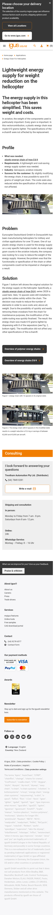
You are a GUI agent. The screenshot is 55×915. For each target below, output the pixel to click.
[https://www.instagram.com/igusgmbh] (12, 737)
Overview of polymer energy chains (22, 349)
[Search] (34, 46)
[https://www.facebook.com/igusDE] (6, 737)
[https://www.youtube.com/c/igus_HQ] (23, 737)
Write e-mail (25, 488)
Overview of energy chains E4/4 (21, 360)
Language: (17, 747)
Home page (8, 55)
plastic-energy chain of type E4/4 (21, 159)
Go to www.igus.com (15, 35)
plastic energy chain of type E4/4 (19, 291)
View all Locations (17, 25)
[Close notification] (49, 3)
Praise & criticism (13, 570)
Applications (21, 55)
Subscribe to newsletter (17, 720)
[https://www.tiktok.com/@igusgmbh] (29, 737)
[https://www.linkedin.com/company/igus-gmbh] (18, 737)
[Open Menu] (4, 46)
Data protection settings (35, 769)
